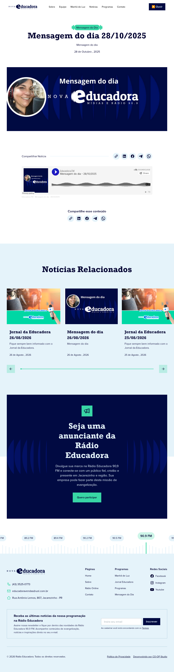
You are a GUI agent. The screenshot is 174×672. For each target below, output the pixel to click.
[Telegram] (140, 156)
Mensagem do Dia (124, 594)
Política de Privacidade (118, 656)
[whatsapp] (148, 156)
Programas (107, 6)
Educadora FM (27, 197)
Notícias (93, 6)
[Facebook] (132, 156)
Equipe (62, 6)
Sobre (52, 6)
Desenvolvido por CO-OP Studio (150, 656)
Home (88, 575)
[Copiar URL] (116, 156)
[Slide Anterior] (11, 369)
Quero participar (87, 497)
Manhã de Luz (78, 6)
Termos (145, 628)
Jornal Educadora (124, 582)
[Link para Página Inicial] (25, 7)
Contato (121, 6)
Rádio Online (92, 588)
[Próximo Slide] (163, 369)
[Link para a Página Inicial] (26, 571)
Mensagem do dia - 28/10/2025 (47, 197)
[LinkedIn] (124, 156)
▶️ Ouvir (157, 7)
